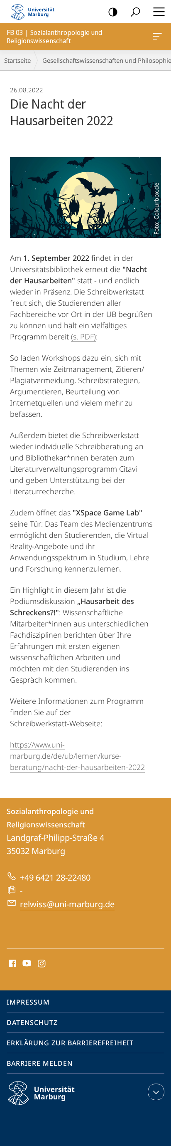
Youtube (26, 964)
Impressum (28, 1002)
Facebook (12, 964)
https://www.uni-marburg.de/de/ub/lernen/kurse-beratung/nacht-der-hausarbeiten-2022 (77, 756)
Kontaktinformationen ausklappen (156, 1092)
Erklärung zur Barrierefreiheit (70, 1042)
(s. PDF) (83, 337)
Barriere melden (40, 1063)
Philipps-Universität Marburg (56, 1106)
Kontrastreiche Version (113, 11)
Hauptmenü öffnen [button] (159, 11)
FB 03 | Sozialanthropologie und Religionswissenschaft (159, 36)
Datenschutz (32, 1022)
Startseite (17, 60)
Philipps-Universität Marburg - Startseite (35, 11)
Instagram (42, 964)
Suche (135, 11)
